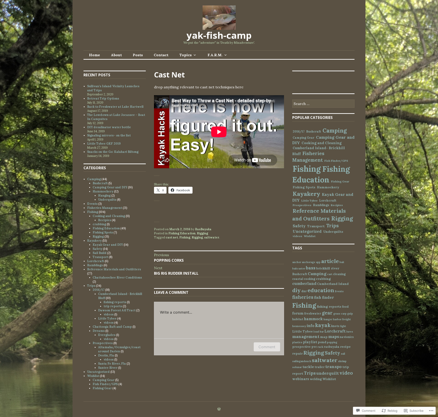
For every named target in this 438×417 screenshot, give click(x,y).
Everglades (106, 335)
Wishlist (93, 376)
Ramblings (95, 265)
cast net (172, 237)
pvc (314, 346)
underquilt (327, 373)
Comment (266, 347)
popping (332, 342)
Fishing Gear (102, 388)
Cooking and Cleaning (109, 216)
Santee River (107, 368)
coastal (297, 279)
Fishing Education (182, 233)
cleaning (339, 274)
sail (343, 353)
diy (296, 290)
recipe (345, 347)
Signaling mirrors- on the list (109, 135)
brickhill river (327, 268)
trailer (320, 367)
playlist (310, 342)
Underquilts (107, 200)
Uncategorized (98, 372)
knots (335, 326)
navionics (347, 337)
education (321, 290)
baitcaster (298, 268)
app (318, 262)
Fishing (184, 237)
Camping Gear (104, 380)
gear (327, 313)
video (346, 373)
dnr (304, 291)
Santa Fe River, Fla (112, 364)
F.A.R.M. (215, 55)
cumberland (304, 283)
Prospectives (103, 343)
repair (297, 353)
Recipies (104, 220)
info (310, 325)
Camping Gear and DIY (110, 187)
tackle (308, 367)
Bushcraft (100, 183)
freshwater (312, 313)
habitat (297, 319)
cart (329, 274)
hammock (313, 318)
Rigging (202, 233)
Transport (100, 257)
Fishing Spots (103, 232)
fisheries (302, 297)
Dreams (99, 331)
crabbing (99, 224)
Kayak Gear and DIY (108, 245)
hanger (327, 319)
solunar (297, 367)
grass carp (340, 313)
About (116, 55)
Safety (97, 249)
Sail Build (100, 253)
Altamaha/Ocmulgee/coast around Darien (119, 349)
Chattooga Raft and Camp (112, 327)
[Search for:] (323, 104)
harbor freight (342, 319)
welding (316, 379)
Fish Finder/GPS (105, 384)
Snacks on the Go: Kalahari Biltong (112, 152)
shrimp (342, 361)
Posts (138, 55)
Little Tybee (107, 318)
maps (333, 336)
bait (341, 262)
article (330, 261)
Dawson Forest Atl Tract (117, 310)
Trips (91, 286)
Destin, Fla (106, 355)
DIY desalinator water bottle (109, 127)
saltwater (211, 237)
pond (322, 342)
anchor (296, 262)
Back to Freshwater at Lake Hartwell (115, 107)
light (343, 326)
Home (94, 55)
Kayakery (94, 241)
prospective (301, 346)
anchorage (308, 262)
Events (92, 204)
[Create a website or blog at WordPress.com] (219, 409)
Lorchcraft (95, 261)
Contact (161, 55)
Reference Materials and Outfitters (114, 269)
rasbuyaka (331, 346)
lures (349, 331)
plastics (297, 342)
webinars (300, 379)
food (345, 306)
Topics (185, 55)
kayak (323, 325)
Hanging (104, 195)
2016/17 (98, 290)
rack (320, 346)
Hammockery (103, 191)
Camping (94, 179)
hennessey (299, 326)
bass (310, 268)
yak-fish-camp (219, 35)
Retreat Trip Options (103, 98)
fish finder (324, 297)
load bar (318, 331)
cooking (309, 279)
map (324, 337)
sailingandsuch (301, 361)
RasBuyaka (203, 229)
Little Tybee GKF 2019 (104, 144)
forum (297, 313)
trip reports (113, 306)
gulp (350, 313)
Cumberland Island (333, 284)
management (305, 336)
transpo (333, 366)
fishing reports (115, 302)
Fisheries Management (104, 208)
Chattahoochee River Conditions (117, 277)
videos (109, 314)
